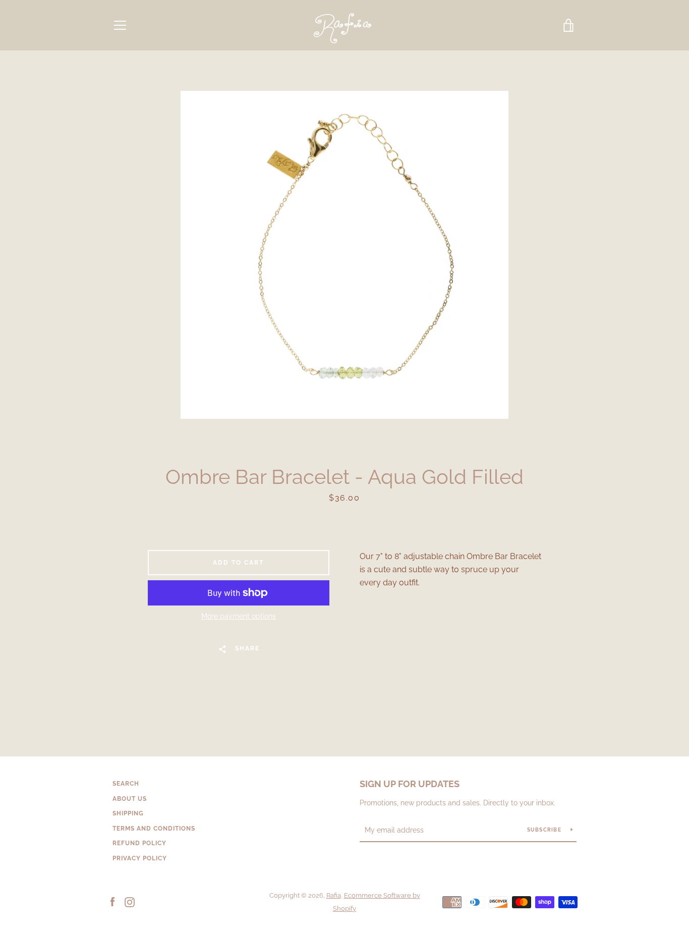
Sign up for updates (410, 784)
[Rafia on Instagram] (130, 901)
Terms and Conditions (153, 828)
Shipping (128, 813)
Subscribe (545, 830)
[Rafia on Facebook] (112, 901)
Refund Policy (139, 843)
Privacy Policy (139, 858)
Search (125, 783)
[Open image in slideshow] (344, 255)
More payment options (238, 616)
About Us (129, 798)
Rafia (333, 895)
